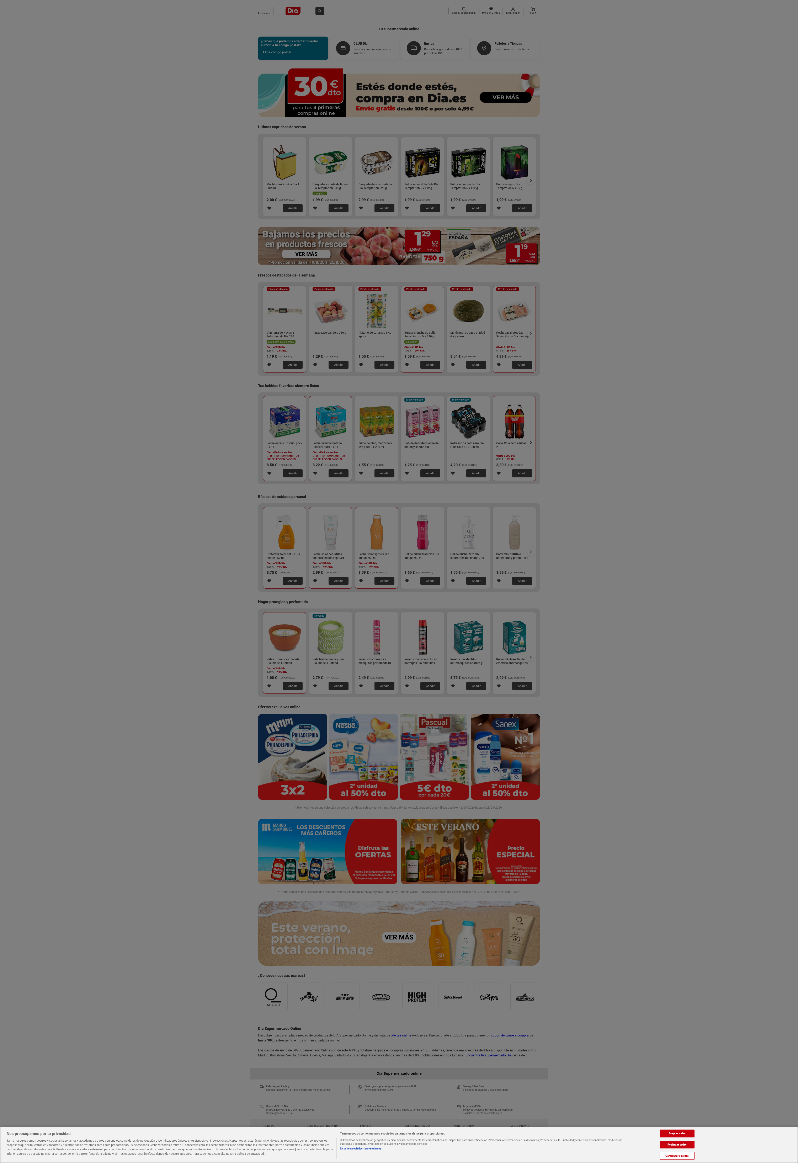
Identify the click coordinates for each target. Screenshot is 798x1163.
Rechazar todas (677, 1144)
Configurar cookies (677, 1155)
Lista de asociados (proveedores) (360, 1148)
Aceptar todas (677, 1133)
